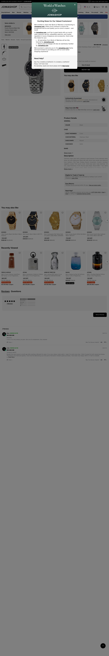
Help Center (65, 66)
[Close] (75, 5)
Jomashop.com (39, 26)
